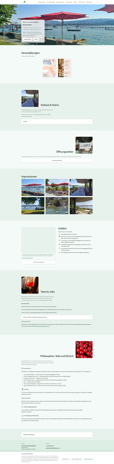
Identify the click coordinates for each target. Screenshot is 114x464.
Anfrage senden (27, 39)
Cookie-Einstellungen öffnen (27, 258)
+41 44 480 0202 (50, 446)
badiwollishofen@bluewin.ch (43, 326)
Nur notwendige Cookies (77, 459)
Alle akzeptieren (65, 459)
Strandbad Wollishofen (57, 160)
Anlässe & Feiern (60, 2)
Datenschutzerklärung (28, 434)
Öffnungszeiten (42, 2)
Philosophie (89, 2)
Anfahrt (75, 2)
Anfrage (25, 121)
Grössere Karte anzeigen (38, 262)
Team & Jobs (82, 2)
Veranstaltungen (51, 2)
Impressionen (69, 2)
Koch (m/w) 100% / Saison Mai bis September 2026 (34, 317)
